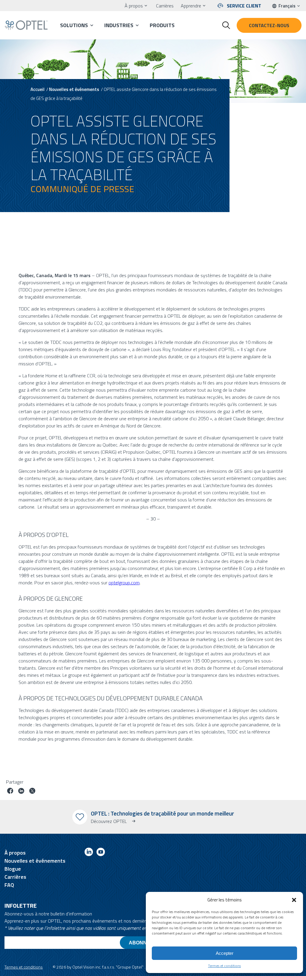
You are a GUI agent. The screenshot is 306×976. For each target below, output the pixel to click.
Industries (118, 25)
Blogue (12, 869)
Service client (244, 5)
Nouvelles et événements (74, 89)
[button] (294, 900)
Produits (162, 25)
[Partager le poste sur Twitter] (32, 791)
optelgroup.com (124, 582)
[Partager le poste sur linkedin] (21, 791)
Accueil (37, 89)
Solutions (74, 25)
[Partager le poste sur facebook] (10, 791)
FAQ (9, 885)
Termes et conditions (224, 966)
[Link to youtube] (100, 853)
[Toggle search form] (226, 25)
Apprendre (191, 5)
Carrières (165, 5)
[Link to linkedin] (88, 853)
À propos (134, 5)
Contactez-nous (269, 25)
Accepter (224, 953)
